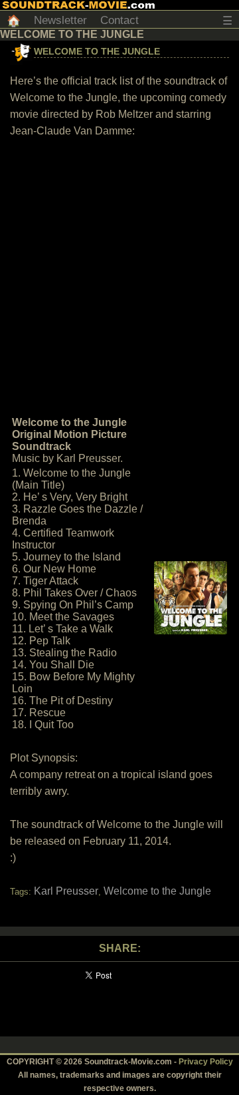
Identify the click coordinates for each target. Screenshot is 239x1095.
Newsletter (60, 20)
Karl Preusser (66, 891)
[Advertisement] (119, 275)
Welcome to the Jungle (97, 51)
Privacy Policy (206, 1061)
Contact (119, 20)
